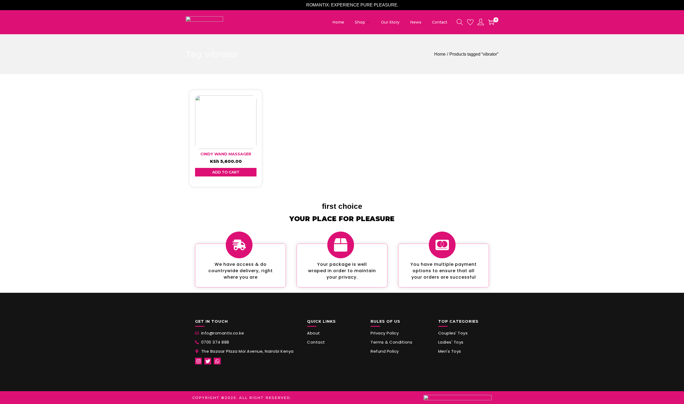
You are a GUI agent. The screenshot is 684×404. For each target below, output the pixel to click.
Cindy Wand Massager (225, 154)
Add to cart (225, 172)
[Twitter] (207, 361)
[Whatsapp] (217, 361)
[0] (491, 22)
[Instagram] (198, 361)
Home (440, 54)
